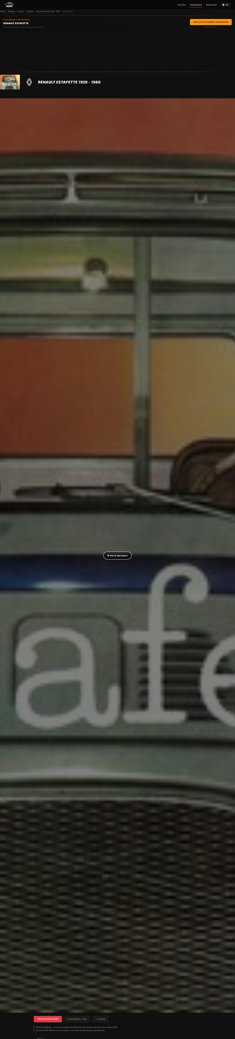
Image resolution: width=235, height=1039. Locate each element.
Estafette (30, 11)
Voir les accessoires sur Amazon (210, 22)
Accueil (181, 5)
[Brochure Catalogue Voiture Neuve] (9, 5)
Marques (11, 11)
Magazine (211, 5)
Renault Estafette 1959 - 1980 (48, 11)
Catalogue (196, 5)
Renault (20, 11)
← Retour (100, 1019)
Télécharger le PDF (77, 1019)
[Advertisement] (117, 51)
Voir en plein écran (48, 1019)
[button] (117, 555)
